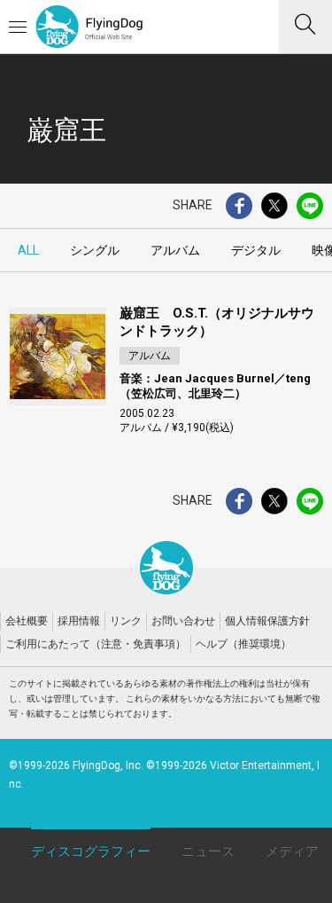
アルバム (175, 250)
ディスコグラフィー (91, 852)
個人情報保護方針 (267, 621)
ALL (28, 250)
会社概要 (26, 621)
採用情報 (79, 621)
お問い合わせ (183, 621)
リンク (126, 621)
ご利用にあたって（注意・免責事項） (95, 644)
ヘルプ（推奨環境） (243, 644)
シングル (95, 250)
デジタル (256, 250)
